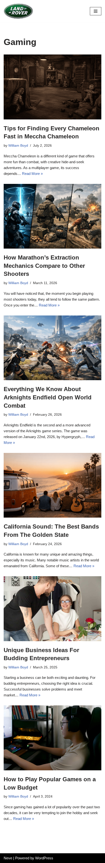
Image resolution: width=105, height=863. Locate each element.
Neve (8, 858)
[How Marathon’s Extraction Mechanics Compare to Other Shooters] (52, 216)
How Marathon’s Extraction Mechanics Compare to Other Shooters (44, 265)
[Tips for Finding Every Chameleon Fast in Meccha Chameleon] (52, 86)
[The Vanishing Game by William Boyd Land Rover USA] (18, 11)
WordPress (44, 858)
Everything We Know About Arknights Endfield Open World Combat (48, 397)
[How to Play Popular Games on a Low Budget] (52, 737)
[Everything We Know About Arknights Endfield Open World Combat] (52, 347)
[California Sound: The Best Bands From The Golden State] (52, 485)
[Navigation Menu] (95, 11)
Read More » (32, 173)
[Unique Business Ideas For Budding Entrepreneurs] (52, 608)
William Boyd (18, 145)
